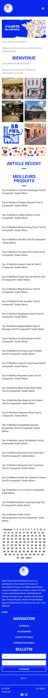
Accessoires (24, 631)
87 (40, 551)
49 (20, 542)
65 (40, 545)
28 (24, 535)
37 (16, 538)
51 (28, 542)
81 (16, 551)
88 (44, 551)
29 (28, 535)
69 (12, 548)
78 (4, 551)
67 (4, 548)
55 (44, 542)
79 (8, 551)
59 (16, 545)
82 (20, 551)
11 (44, 529)
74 (32, 548)
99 (18, 557)
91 (14, 554)
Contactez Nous (24, 637)
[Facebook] (22, 694)
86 (36, 551)
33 (44, 535)
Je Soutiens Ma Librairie (22, 688)
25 (12, 535)
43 (40, 538)
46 (8, 542)
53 (36, 542)
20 (35, 532)
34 (4, 538)
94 (26, 554)
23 (4, 535)
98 (42, 554)
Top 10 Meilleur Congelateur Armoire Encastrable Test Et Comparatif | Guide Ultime (21, 428)
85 (32, 551)
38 (20, 538)
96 (34, 554)
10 (41, 529)
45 (4, 542)
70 (16, 548)
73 (28, 548)
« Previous (7, 529)
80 (12, 551)
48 (16, 542)
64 (36, 545)
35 (8, 538)
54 (40, 542)
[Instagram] (26, 694)
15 (16, 532)
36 (12, 538)
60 (20, 545)
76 (40, 548)
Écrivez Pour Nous (24, 643)
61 (24, 545)
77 (44, 548)
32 (40, 535)
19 (31, 532)
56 (4, 545)
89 (6, 554)
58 (12, 545)
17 (24, 532)
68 (8, 548)
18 (27, 532)
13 (9, 532)
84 (28, 551)
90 (10, 554)
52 (32, 542)
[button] (43, 8)
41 (32, 538)
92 (18, 554)
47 (12, 542)
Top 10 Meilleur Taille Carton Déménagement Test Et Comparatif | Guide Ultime (23, 517)
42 (36, 538)
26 (16, 535)
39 (24, 538)
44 (44, 538)
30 (32, 535)
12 (5, 532)
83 (24, 551)
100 (22, 557)
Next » (29, 557)
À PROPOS (24, 626)
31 (36, 535)
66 (44, 545)
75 (36, 548)
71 (20, 548)
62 (28, 545)
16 (20, 532)
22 (43, 532)
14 (12, 532)
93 (22, 554)
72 (24, 548)
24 (8, 535)
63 (32, 545)
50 (24, 542)
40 (28, 538)
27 (20, 535)
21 (39, 532)
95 (30, 554)
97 (38, 554)
